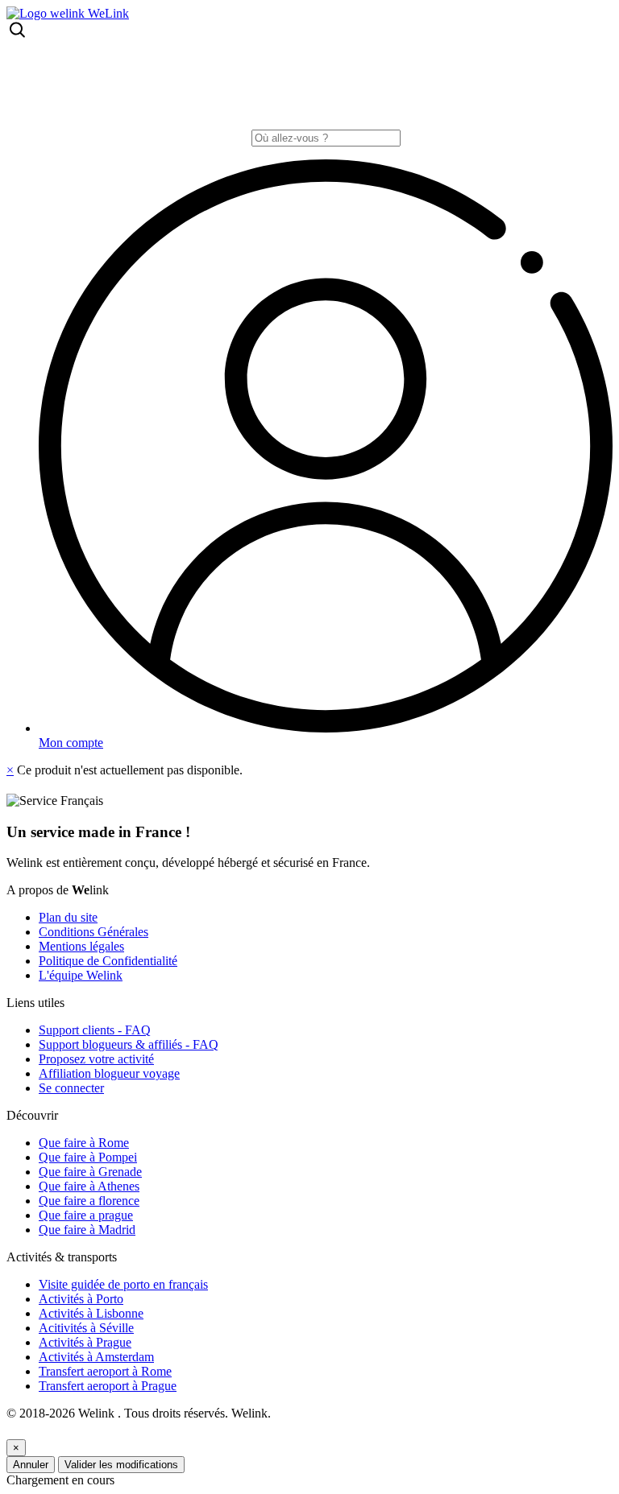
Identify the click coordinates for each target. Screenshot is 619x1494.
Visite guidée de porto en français (123, 1284)
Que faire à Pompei (88, 1157)
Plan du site (68, 917)
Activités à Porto (81, 1299)
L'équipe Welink (81, 975)
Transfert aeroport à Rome (105, 1371)
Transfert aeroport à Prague (108, 1386)
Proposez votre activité (96, 1059)
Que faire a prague (86, 1215)
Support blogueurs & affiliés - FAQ (128, 1044)
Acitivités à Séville (86, 1328)
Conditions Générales (93, 932)
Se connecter (71, 1088)
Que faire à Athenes (89, 1186)
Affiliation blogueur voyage (109, 1073)
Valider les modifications (121, 1465)
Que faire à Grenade (90, 1171)
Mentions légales (81, 946)
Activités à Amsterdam (96, 1357)
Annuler (30, 1465)
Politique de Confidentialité (108, 961)
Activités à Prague (85, 1342)
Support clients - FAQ (95, 1030)
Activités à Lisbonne (91, 1313)
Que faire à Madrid (87, 1229)
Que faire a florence (89, 1200)
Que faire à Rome (84, 1142)
